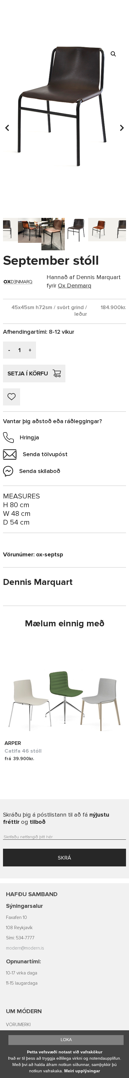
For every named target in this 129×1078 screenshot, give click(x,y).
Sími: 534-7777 (20, 938)
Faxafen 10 (16, 917)
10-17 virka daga (21, 973)
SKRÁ (64, 857)
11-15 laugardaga (22, 983)
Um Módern (24, 1011)
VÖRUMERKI (18, 1024)
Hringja (29, 437)
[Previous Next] (64, 686)
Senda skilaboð (39, 471)
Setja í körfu (28, 373)
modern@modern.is (25, 948)
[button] (113, 54)
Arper (12, 743)
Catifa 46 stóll (23, 751)
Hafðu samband (32, 894)
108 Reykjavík (19, 928)
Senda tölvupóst (45, 454)
